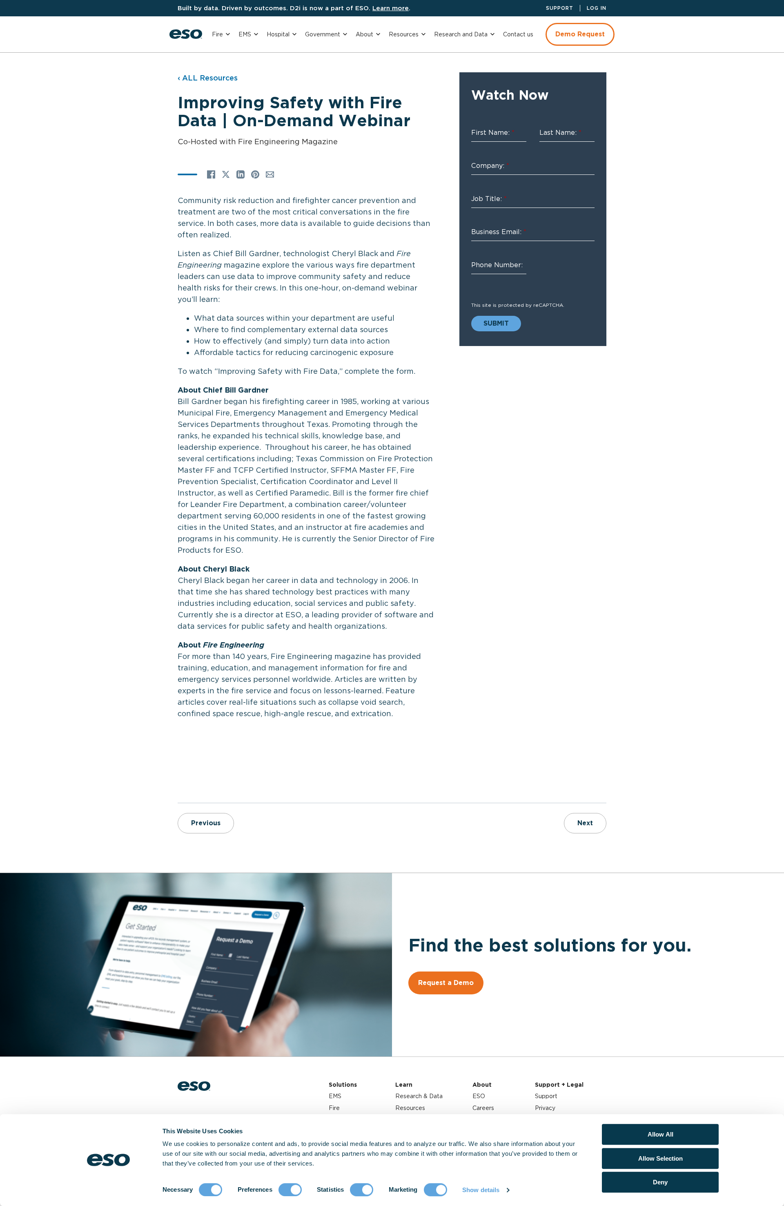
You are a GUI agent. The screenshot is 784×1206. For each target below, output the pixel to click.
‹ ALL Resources (208, 78)
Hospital (278, 34)
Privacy (545, 1108)
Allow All (660, 1134)
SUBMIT (496, 323)
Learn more (390, 8)
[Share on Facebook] (211, 174)
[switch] (290, 1189)
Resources (404, 34)
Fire (217, 34)
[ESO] (185, 34)
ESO (478, 1096)
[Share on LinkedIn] (240, 174)
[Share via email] (270, 174)
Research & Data (419, 1096)
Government (322, 34)
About (364, 34)
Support (559, 8)
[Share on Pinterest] (255, 174)
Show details (480, 1189)
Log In (596, 8)
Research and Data (461, 34)
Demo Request (580, 34)
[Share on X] (226, 174)
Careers (483, 1108)
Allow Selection (660, 1158)
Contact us (518, 34)
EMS (244, 34)
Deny (660, 1182)
